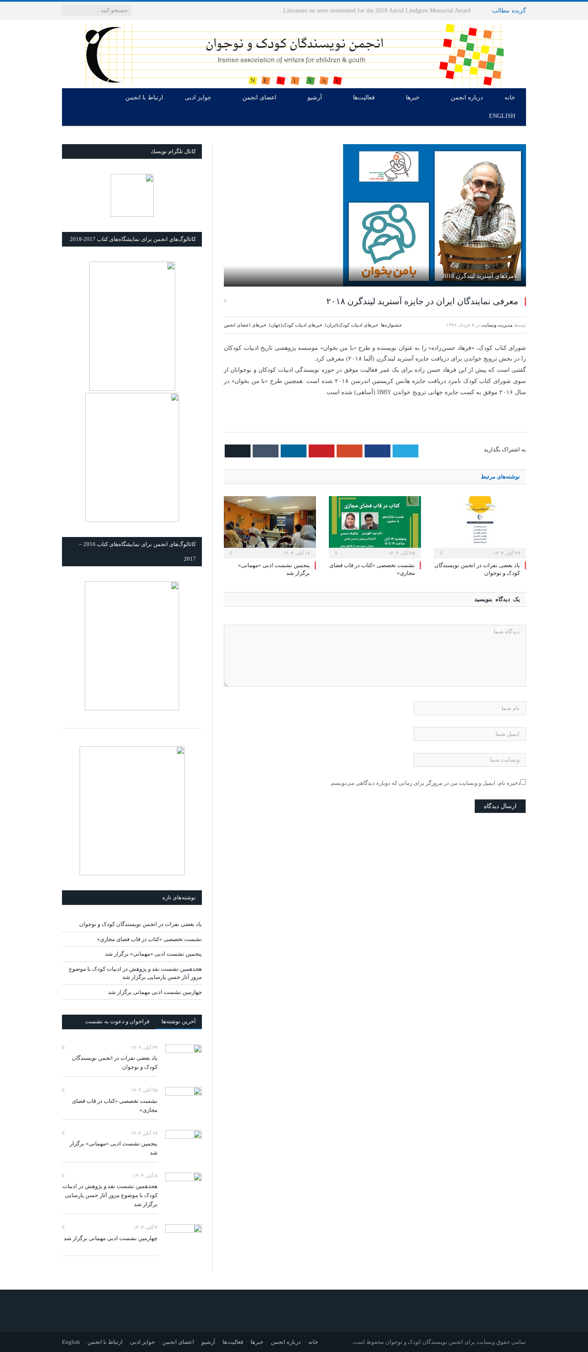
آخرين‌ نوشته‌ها (178, 1021)
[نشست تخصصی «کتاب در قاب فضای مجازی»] (375, 526)
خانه (509, 97)
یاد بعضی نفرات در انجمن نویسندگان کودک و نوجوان (404, 10)
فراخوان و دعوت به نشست (117, 1021)
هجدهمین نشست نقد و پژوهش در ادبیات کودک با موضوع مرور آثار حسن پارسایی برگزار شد (110, 1195)
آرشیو (314, 97)
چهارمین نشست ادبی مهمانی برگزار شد (155, 992)
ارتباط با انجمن (144, 97)
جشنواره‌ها (391, 324)
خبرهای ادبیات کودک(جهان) (295, 324)
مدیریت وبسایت (497, 324)
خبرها (413, 97)
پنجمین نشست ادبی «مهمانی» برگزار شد (153, 954)
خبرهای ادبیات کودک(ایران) (351, 324)
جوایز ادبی (198, 97)
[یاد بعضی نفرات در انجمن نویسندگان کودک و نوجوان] (480, 526)
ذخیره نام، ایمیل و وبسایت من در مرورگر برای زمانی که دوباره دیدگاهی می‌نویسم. (425, 783)
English (502, 116)
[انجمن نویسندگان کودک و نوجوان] (294, 52)
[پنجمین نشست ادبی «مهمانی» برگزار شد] (270, 526)
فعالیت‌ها (364, 97)
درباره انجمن (467, 97)
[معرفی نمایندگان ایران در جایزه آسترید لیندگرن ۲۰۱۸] (375, 216)
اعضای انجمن (259, 97)
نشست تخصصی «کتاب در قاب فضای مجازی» (149, 939)
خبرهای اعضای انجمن (245, 324)
